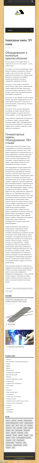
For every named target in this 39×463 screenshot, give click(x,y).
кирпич (7, 432)
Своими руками (11, 398)
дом (13, 430)
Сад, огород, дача (12, 392)
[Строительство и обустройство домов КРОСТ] (19, 13)
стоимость (8, 440)
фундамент (9, 445)
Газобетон (13, 420)
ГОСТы (8, 420)
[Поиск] (32, 1)
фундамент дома (17, 445)
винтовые (30, 425)
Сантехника (10, 394)
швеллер (8, 447)
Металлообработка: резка (14, 379)
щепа (13, 447)
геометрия (8, 427)
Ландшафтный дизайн (13, 372)
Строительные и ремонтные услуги (17, 401)
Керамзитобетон (28, 420)
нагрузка (20, 435)
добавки (8, 430)
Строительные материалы (14, 403)
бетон (17, 425)
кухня (26, 432)
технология (18, 442)
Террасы (9, 405)
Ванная (8, 359)
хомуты (25, 445)
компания (13, 432)
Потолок (9, 390)
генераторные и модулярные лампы (22, 288)
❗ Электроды (10, 324)
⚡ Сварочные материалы (14, 347)
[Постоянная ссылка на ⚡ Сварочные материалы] (19, 344)
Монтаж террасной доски (12, 422)
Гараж (8, 364)
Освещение (10, 381)
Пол (7, 388)
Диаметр (20, 420)
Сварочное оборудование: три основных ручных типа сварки (16, 300)
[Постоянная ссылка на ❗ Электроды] (19, 322)
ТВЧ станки (9, 291)
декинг (25, 427)
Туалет (8, 407)
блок (21, 425)
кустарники (20, 432)
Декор (8, 368)
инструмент (27, 430)
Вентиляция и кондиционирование (17, 361)
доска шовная (18, 430)
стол (14, 440)
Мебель (8, 377)
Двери (8, 366)
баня (13, 425)
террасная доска (10, 442)
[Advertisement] (20, 20)
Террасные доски (29, 422)
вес (25, 425)
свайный (8, 437)
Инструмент (10, 370)
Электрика (9, 412)
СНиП (21, 422)
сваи (31, 435)
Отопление (9, 385)
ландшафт (8, 435)
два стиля (19, 427)
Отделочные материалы (14, 383)
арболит (8, 425)
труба (24, 442)
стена (13, 437)
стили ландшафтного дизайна (24, 437)
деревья (31, 427)
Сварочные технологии (13, 396)
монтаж (14, 435)
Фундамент (9, 409)
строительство (20, 440)
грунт (14, 427)
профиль (26, 435)
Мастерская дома (11, 374)
